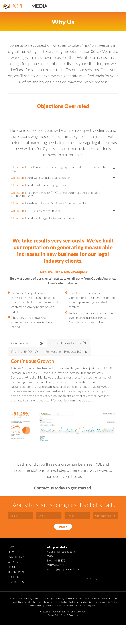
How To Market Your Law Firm (97, 598)
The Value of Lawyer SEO (86, 605)
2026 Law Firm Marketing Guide (24, 598)
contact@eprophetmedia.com (63, 569)
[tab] (27, 343)
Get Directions (92, 579)
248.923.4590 (55, 565)
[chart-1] (77, 427)
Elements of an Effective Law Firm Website (73, 602)
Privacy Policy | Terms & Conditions (63, 615)
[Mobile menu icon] (121, 6)
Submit (63, 526)
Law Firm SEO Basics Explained (59, 605)
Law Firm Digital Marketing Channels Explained (61, 598)
